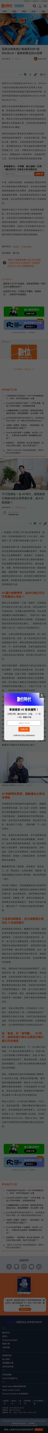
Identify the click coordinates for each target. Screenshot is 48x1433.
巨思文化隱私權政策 (28, 735)
